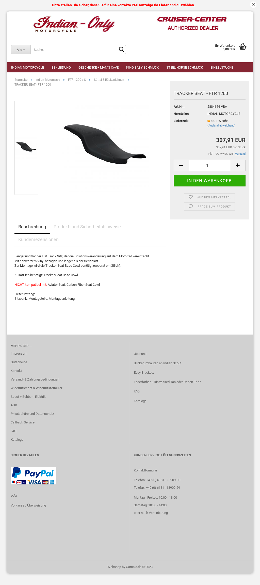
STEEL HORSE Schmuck (184, 67)
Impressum (19, 353)
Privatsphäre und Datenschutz (32, 414)
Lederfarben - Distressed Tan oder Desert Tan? (167, 382)
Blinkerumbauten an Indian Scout (157, 363)
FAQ (14, 431)
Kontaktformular (145, 470)
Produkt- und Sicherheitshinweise (87, 226)
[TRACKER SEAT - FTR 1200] (104, 148)
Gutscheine (19, 362)
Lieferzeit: (181, 121)
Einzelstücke (221, 67)
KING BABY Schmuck (142, 67)
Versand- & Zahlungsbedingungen (35, 379)
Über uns (140, 354)
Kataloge (17, 439)
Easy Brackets (144, 372)
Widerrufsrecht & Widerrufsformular (36, 388)
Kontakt (16, 371)
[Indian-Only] (130, 24)
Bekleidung (61, 67)
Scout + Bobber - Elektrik (28, 397)
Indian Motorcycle (27, 67)
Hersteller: (181, 114)
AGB (14, 405)
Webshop (114, 567)
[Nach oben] (246, 577)
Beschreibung (32, 226)
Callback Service (23, 422)
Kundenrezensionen (38, 239)
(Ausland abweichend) (221, 125)
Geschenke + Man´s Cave (98, 67)
